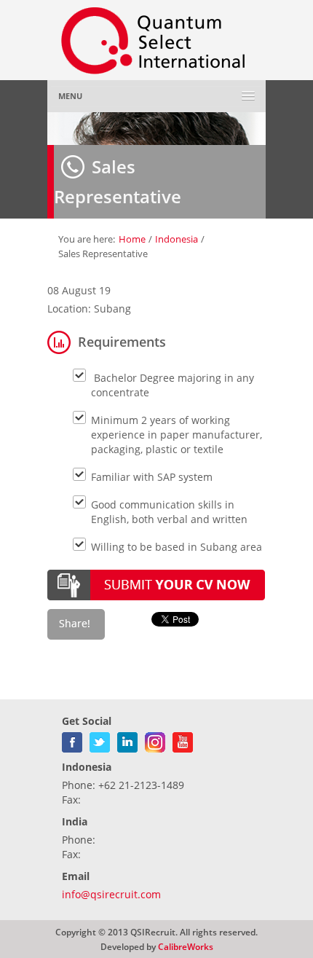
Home (132, 239)
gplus (155, 739)
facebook (72, 739)
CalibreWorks (185, 946)
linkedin (127, 739)
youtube (183, 739)
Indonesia (176, 239)
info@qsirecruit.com (111, 894)
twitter (100, 739)
